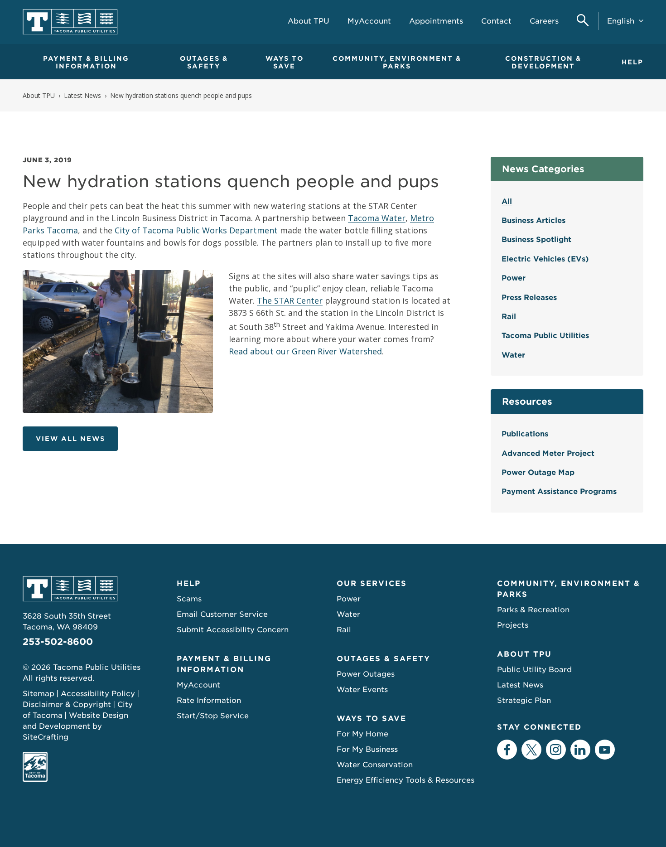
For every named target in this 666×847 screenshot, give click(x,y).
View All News (70, 438)
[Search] (583, 21)
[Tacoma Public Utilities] (70, 22)
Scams (189, 599)
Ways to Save (284, 62)
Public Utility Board (534, 669)
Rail (509, 316)
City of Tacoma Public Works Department (196, 230)
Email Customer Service (222, 614)
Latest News (520, 685)
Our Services (372, 583)
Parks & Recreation (533, 609)
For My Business (367, 749)
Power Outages (366, 674)
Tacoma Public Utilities (545, 335)
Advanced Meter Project (548, 453)
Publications (525, 434)
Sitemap (38, 693)
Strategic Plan (524, 700)
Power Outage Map (538, 472)
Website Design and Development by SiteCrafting (75, 726)
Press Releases (529, 297)
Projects (512, 625)
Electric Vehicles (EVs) (545, 259)
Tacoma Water (376, 218)
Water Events (362, 689)
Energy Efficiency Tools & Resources (405, 780)
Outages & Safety (204, 62)
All (507, 201)
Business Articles (533, 220)
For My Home (362, 734)
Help (632, 62)
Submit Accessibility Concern (233, 629)
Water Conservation (375, 764)
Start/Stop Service (213, 715)
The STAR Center (290, 300)
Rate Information (209, 700)
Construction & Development (543, 62)
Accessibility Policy (98, 693)
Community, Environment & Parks (397, 62)
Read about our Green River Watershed (305, 351)
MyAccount (198, 685)
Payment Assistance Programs (559, 491)
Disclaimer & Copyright (67, 704)
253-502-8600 (58, 641)
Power (514, 278)
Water (513, 355)
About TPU (524, 654)
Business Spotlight (536, 239)
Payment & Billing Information (86, 62)
